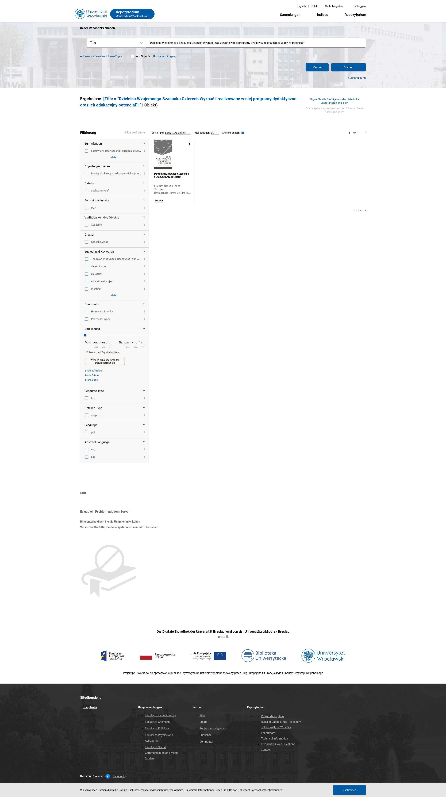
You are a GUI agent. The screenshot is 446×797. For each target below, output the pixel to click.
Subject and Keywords (213, 728)
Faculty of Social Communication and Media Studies (161, 753)
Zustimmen (349, 790)
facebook (119, 776)
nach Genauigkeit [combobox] (175, 132)
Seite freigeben (334, 6)
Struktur (159, 201)
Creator (203, 721)
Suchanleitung (357, 77)
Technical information (274, 738)
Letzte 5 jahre (91, 379)
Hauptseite (90, 707)
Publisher (205, 735)
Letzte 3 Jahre (92, 375)
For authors (268, 733)
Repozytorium (355, 15)
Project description (272, 716)
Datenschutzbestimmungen (266, 790)
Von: (88, 342)
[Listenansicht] (242, 133)
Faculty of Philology (157, 728)
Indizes (322, 15)
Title (202, 715)
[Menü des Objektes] (189, 143)
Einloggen (359, 6)
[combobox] (256, 43)
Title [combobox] (93, 42)
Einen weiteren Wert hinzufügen (102, 56)
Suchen (348, 67)
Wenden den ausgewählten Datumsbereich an (105, 361)
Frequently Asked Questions (278, 744)
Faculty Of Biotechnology (160, 715)
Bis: (120, 342)
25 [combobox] (212, 132)
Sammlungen (290, 15)
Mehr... (114, 157)
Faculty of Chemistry (157, 721)
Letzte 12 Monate (93, 370)
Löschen (317, 67)
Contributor (206, 741)
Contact (266, 749)
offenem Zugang (166, 56)
